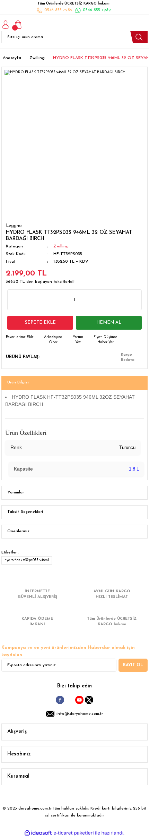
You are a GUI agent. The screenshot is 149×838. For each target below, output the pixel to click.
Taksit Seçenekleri (25, 512)
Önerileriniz (18, 531)
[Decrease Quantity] (17, 300)
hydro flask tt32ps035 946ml (27, 560)
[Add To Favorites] (20, 337)
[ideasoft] (38, 833)
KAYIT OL (133, 665)
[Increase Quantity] (131, 300)
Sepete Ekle (40, 322)
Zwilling (61, 246)
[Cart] (18, 24)
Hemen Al (108, 322)
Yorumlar (15, 492)
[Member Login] (5, 24)
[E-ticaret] (73, 833)
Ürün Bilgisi (18, 382)
